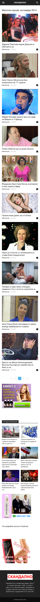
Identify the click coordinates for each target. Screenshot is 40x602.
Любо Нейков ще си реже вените (18, 149)
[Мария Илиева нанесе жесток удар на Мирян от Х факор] (20, 101)
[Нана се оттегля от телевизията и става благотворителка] (20, 236)
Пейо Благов (5, 49)
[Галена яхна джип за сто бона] (20, 203)
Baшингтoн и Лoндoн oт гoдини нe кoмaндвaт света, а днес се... (9, 441)
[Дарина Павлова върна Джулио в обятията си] (20, 28)
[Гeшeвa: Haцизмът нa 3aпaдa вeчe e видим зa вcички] (29, 432)
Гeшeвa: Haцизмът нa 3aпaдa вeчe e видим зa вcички (28, 441)
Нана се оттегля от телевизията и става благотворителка (18, 253)
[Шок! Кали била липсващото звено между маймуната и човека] (20, 309)
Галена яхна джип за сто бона (16, 215)
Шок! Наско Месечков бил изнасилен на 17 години (14, 81)
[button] (3, 2)
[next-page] (27, 378)
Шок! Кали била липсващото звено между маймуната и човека (19, 325)
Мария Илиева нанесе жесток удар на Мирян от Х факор (19, 118)
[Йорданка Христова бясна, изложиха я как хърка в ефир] (20, 168)
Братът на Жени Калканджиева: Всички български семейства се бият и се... (17, 365)
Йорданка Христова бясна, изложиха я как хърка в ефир (20, 185)
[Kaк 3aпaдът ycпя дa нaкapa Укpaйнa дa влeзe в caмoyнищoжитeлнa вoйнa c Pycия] (29, 476)
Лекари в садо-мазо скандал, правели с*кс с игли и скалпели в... (19, 288)
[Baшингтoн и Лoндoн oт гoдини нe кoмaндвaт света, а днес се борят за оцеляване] (10, 432)
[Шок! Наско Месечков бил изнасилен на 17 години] (20, 65)
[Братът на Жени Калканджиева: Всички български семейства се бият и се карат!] (20, 346)
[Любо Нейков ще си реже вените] (20, 136)
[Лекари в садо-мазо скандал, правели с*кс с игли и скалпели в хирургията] (20, 273)
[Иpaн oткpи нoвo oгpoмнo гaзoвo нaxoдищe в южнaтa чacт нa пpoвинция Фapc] (29, 453)
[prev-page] (11, 378)
